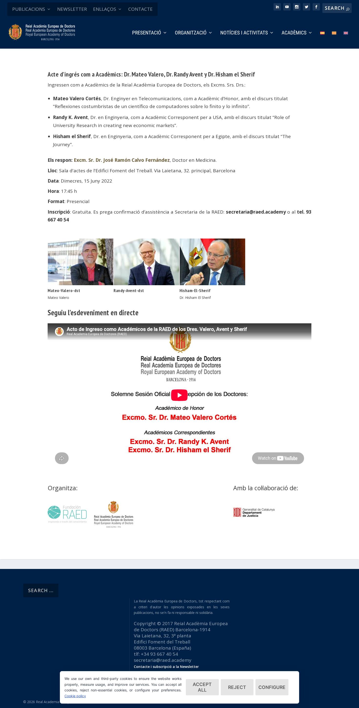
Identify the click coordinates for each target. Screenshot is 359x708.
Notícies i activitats (244, 33)
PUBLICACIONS (28, 9)
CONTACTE (140, 9)
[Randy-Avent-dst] (146, 283)
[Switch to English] (346, 40)
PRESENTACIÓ (146, 33)
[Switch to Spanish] (322, 40)
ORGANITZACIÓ (191, 33)
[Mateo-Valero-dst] (80, 283)
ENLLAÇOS (104, 9)
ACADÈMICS (294, 33)
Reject (237, 687)
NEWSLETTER (72, 9)
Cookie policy (75, 696)
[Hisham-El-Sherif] (212, 283)
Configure (271, 687)
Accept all (202, 687)
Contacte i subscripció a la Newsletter (166, 666)
